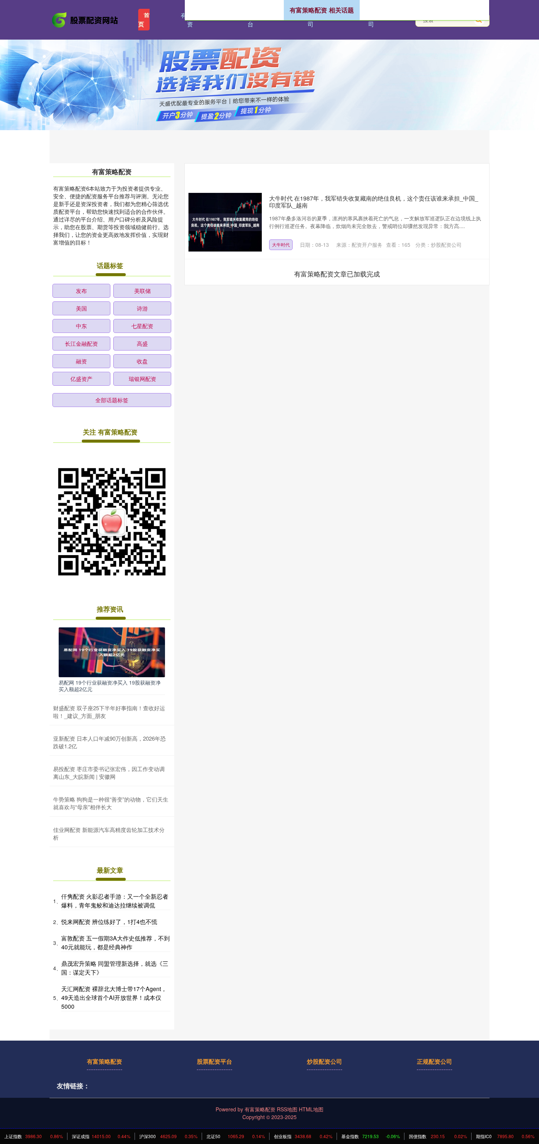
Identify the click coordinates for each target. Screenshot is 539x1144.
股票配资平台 (214, 1061)
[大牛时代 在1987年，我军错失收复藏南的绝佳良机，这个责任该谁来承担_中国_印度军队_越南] (225, 222)
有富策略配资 (104, 1061)
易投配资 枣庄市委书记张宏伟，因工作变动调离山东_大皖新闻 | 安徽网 (109, 772)
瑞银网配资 (142, 378)
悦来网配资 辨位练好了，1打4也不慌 (109, 921)
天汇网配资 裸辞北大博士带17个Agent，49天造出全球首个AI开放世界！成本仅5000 (114, 997)
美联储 (142, 290)
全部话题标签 (111, 400)
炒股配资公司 (324, 1061)
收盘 (142, 361)
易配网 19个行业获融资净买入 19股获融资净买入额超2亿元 (110, 686)
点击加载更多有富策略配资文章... (337, 273)
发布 (81, 290)
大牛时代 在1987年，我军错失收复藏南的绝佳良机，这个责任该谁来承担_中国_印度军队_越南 (373, 201)
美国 (81, 308)
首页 (144, 19)
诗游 (142, 308)
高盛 (142, 343)
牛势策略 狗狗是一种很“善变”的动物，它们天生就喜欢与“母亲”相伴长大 (110, 803)
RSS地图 (287, 1109)
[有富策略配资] (85, 19)
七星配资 (142, 326)
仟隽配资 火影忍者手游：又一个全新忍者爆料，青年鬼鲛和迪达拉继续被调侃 (114, 900)
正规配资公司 (434, 1061)
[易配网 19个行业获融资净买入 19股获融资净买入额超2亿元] (112, 651)
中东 (81, 326)
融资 (81, 361)
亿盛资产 (81, 378)
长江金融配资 (81, 343)
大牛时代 (281, 244)
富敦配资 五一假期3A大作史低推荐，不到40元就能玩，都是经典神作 (115, 942)
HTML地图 (311, 1109)
